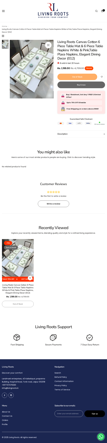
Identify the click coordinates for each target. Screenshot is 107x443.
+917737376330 (9, 385)
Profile (5, 424)
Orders (5, 420)
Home (4, 26)
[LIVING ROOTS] (53, 11)
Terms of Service (62, 389)
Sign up (95, 413)
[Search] (96, 11)
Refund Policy (61, 377)
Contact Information (64, 381)
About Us (6, 411)
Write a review (53, 203)
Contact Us (7, 416)
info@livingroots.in (10, 388)
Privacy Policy (61, 385)
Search (58, 373)
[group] (32, 69)
